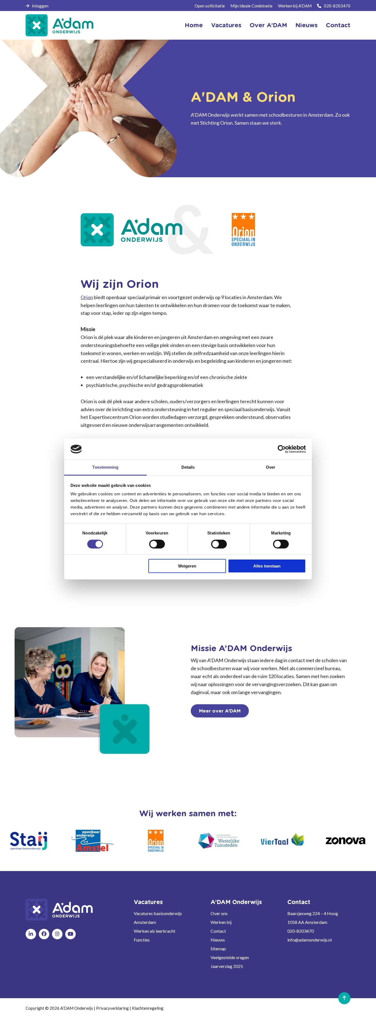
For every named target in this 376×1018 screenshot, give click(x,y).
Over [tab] (270, 467)
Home (194, 25)
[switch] (157, 544)
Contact (338, 25)
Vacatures (226, 25)
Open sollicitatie (210, 5)
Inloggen (40, 5)
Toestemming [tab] (105, 467)
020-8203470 (337, 5)
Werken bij (221, 922)
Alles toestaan (266, 566)
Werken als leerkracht (154, 931)
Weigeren (187, 566)
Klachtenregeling (148, 1008)
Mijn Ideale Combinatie (251, 5)
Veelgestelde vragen (230, 957)
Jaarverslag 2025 (227, 966)
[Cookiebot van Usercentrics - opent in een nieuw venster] (282, 449)
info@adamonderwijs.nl (309, 939)
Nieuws (306, 25)
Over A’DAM (268, 25)
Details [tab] (188, 467)
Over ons (219, 913)
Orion (87, 297)
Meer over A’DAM (220, 711)
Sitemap (218, 948)
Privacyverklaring (112, 1008)
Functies (142, 939)
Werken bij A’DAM (295, 5)
